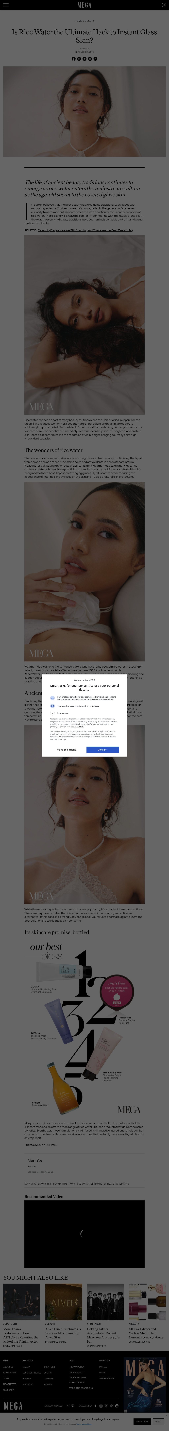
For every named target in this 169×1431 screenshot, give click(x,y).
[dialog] (84, 715)
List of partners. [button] (77, 727)
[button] (84, 713)
